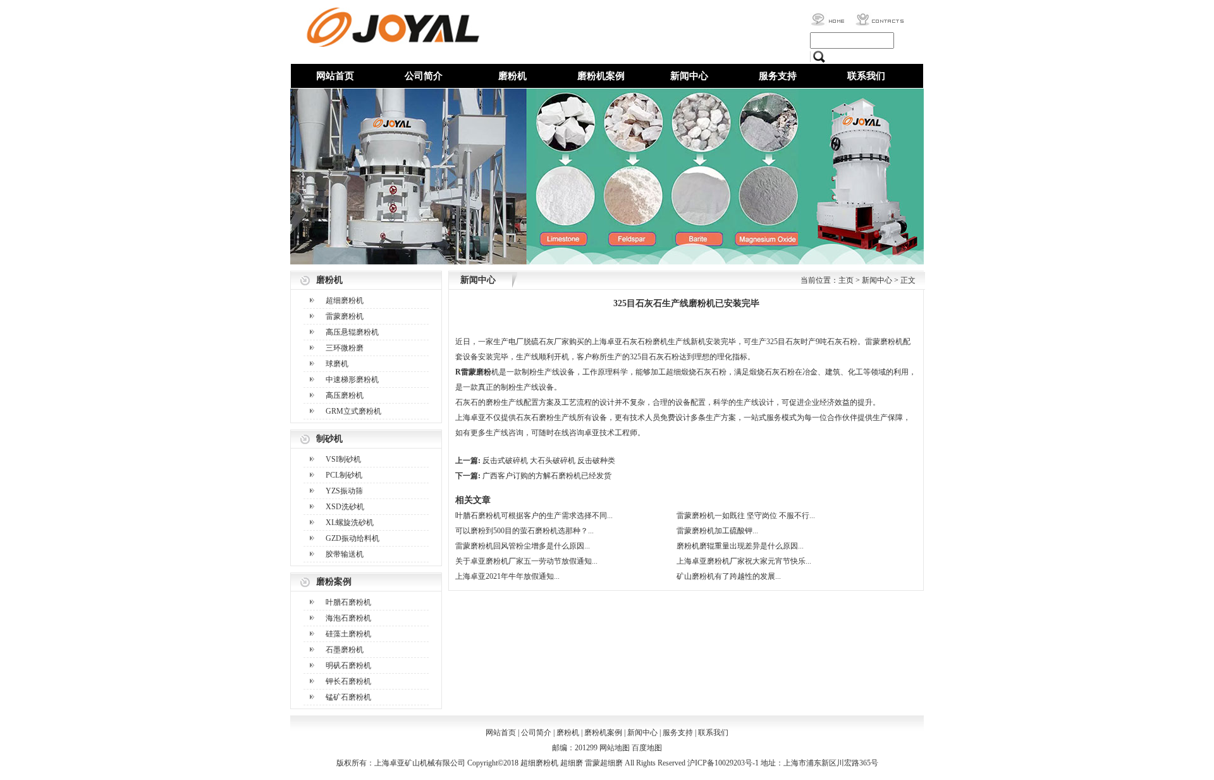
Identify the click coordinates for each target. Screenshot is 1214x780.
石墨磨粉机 (345, 649)
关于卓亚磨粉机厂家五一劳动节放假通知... (526, 561)
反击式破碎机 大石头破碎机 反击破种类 (548, 460)
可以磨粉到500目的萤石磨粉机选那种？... (524, 530)
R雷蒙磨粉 (473, 372)
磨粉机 (512, 76)
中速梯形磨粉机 (352, 379)
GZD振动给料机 (352, 538)
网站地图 (614, 747)
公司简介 (424, 76)
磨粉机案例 (601, 76)
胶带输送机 (345, 554)
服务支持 (778, 76)
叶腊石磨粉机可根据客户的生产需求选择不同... (534, 515)
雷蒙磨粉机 (345, 316)
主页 (846, 280)
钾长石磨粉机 (348, 681)
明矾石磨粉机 (348, 665)
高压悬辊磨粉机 (352, 332)
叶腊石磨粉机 (348, 602)
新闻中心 (689, 76)
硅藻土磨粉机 (348, 633)
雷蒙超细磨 (604, 762)
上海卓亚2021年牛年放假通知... (507, 576)
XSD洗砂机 (345, 506)
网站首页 (335, 76)
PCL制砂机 (344, 475)
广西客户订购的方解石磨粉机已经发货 (546, 475)
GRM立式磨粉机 (353, 411)
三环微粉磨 (345, 348)
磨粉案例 (334, 581)
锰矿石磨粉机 (348, 697)
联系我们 (866, 76)
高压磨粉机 (345, 395)
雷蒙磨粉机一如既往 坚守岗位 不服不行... (746, 515)
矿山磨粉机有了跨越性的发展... (729, 576)
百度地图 (647, 747)
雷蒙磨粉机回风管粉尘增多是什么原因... (522, 546)
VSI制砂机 (343, 459)
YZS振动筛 (344, 490)
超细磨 (571, 762)
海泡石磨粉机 (348, 618)
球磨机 (337, 363)
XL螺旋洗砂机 (350, 522)
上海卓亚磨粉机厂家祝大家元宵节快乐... (744, 561)
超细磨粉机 (345, 300)
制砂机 (329, 438)
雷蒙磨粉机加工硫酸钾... (717, 530)
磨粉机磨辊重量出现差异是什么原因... (740, 546)
